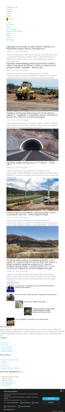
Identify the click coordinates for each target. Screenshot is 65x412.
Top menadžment (6, 347)
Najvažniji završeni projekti (14, 31)
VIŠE (1, 336)
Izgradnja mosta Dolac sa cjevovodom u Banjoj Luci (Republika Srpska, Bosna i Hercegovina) (30, 47)
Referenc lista (10, 33)
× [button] (63, 391)
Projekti (8, 27)
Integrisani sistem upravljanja (10, 368)
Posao (8, 35)
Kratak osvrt (5, 343)
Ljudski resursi (5, 366)
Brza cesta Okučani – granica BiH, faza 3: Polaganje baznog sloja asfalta (36, 294)
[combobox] (61, 391)
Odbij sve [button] (51, 402)
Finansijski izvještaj (7, 349)
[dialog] (32, 400)
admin (9, 51)
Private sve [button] (51, 398)
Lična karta (4, 345)
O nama (8, 22)
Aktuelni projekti (11, 29)
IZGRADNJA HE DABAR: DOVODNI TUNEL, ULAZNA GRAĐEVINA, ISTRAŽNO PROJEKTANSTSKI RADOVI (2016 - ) (44, 310)
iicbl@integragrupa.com (9, 383)
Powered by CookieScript (58, 411)
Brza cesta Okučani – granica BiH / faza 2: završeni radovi (31, 319)
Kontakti (9, 38)
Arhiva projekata (24, 51)
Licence (3, 364)
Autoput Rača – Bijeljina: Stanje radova (35, 301)
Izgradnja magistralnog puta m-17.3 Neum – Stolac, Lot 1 (30, 163)
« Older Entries (10, 281)
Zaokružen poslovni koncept (9, 360)
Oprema (3, 362)
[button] (22, 409)
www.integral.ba (6, 385)
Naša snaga (10, 25)
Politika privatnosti (7, 351)
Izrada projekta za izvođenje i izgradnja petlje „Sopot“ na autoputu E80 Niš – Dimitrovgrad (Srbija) (31, 213)
